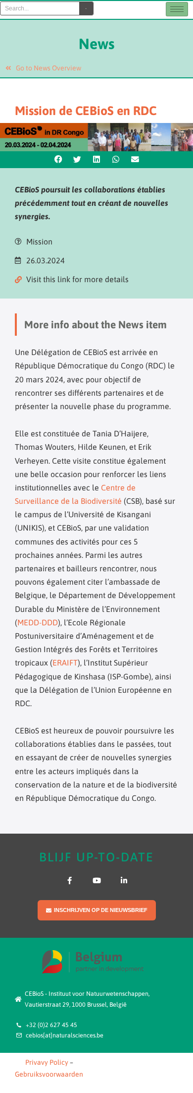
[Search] (86, 8)
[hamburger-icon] (177, 9)
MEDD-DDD (37, 622)
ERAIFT (65, 662)
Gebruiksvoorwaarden (49, 1074)
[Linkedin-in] (124, 880)
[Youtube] (96, 880)
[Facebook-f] (69, 880)
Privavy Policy (46, 1062)
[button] (58, 159)
